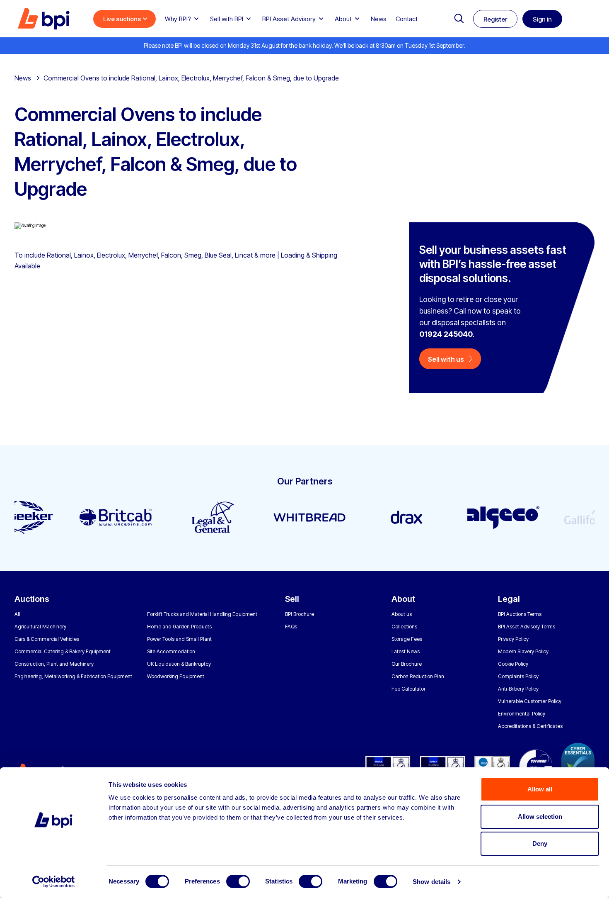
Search (459, 19)
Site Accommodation (171, 651)
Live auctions (122, 19)
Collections (404, 626)
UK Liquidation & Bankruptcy (179, 664)
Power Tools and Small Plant (179, 639)
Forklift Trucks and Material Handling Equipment (202, 614)
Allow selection (540, 816)
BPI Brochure (299, 614)
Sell (292, 599)
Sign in (542, 19)
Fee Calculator (408, 689)
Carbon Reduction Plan (418, 676)
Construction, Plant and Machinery (54, 664)
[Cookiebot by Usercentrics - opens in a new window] (53, 882)
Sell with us (446, 359)
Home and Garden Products (179, 626)
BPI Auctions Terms (519, 614)
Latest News (406, 651)
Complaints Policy (518, 676)
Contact (407, 19)
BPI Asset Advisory (289, 19)
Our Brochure (407, 664)
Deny (539, 843)
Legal (509, 599)
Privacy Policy (513, 639)
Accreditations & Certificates (530, 726)
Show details (431, 881)
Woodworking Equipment (175, 676)
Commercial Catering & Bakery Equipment (63, 651)
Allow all (539, 789)
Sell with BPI (226, 19)
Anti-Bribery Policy (518, 689)
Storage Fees (407, 639)
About (343, 19)
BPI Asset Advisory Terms (526, 626)
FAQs (291, 626)
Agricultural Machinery (40, 626)
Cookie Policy (513, 664)
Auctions (32, 599)
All (17, 614)
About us (402, 614)
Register (495, 19)
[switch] (238, 881)
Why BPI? (178, 19)
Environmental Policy (521, 714)
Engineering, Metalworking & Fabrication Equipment (73, 676)
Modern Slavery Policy (523, 651)
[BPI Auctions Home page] (43, 18)
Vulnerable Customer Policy (529, 701)
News (379, 19)
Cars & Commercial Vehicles (47, 639)
